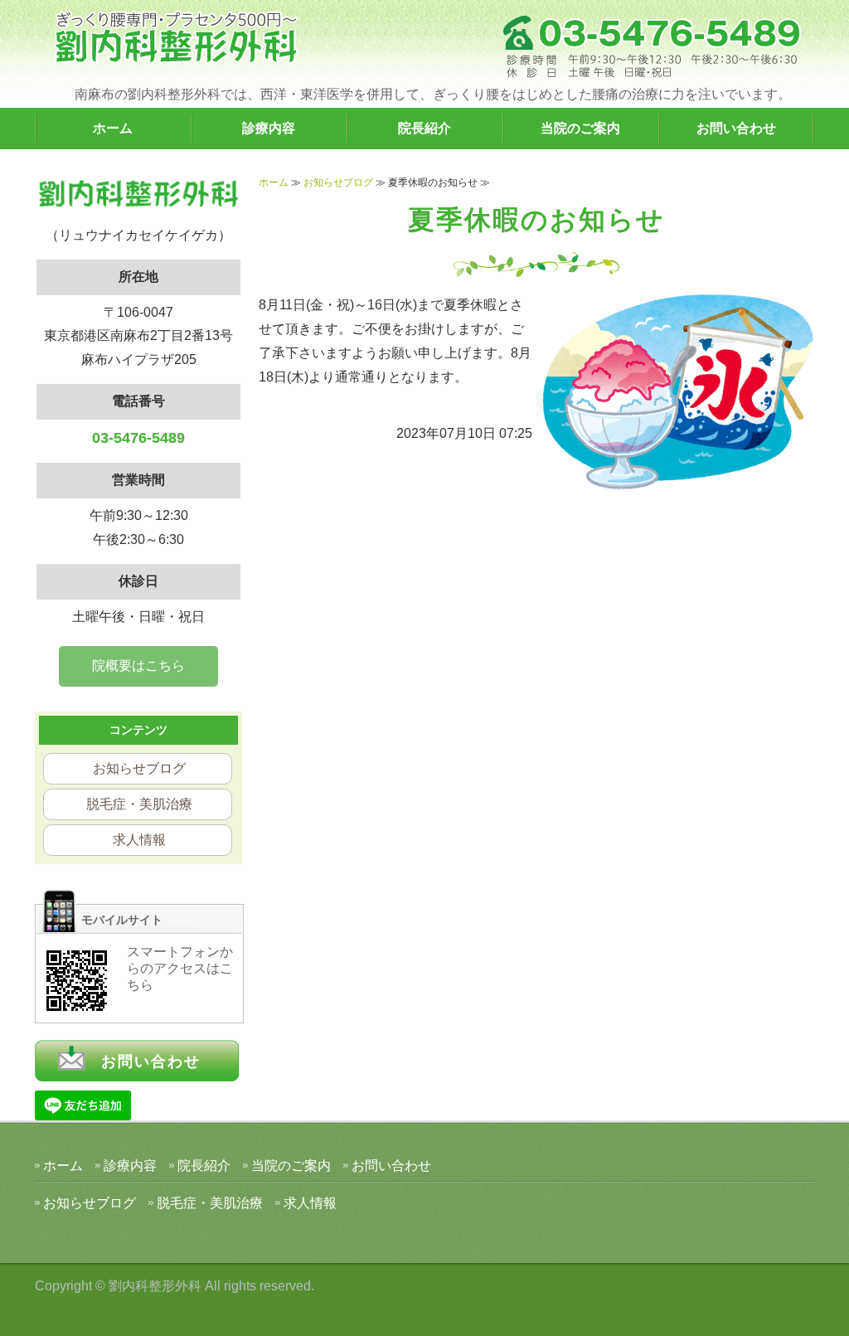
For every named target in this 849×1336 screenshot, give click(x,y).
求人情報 (139, 840)
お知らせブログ (338, 182)
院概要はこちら (138, 665)
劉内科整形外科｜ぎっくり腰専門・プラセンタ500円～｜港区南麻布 (175, 37)
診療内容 (268, 128)
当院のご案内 (580, 128)
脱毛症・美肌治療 (139, 804)
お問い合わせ (736, 128)
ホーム (113, 128)
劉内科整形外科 (155, 1286)
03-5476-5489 (138, 438)
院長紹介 (424, 128)
